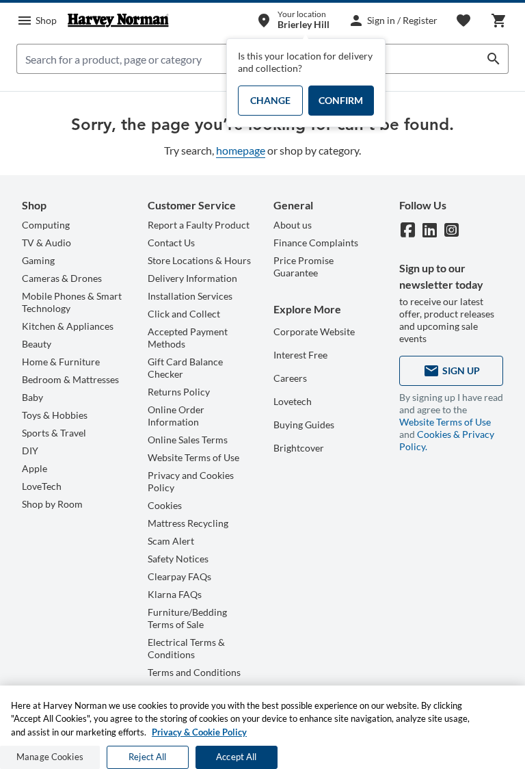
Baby (32, 397)
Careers (290, 378)
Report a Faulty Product (199, 225)
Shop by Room (52, 504)
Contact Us (171, 242)
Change (270, 100)
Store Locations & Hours (199, 260)
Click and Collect (184, 314)
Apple (34, 468)
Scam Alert (171, 541)
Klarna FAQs (175, 594)
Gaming (38, 260)
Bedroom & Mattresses (70, 379)
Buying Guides (303, 424)
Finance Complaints (315, 242)
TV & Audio (46, 242)
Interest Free (300, 355)
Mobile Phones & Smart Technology (72, 302)
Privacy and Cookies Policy (191, 481)
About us (292, 225)
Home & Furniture (61, 361)
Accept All (236, 756)
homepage (240, 150)
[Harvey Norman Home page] (118, 20)
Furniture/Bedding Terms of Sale (187, 618)
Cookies (165, 505)
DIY (30, 450)
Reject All (147, 756)
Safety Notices (178, 558)
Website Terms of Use (193, 457)
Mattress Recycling (188, 523)
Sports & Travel (54, 433)
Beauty (36, 344)
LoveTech (42, 486)
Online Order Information (176, 416)
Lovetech (292, 401)
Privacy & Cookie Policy (199, 732)
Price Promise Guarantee (303, 266)
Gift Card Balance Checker (185, 368)
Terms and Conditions (194, 672)
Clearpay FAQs (179, 576)
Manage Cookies (49, 756)
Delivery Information (192, 278)
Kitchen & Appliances (67, 326)
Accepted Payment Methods (188, 338)
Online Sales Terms (188, 439)
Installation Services (190, 296)
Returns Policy (179, 391)
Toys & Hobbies (55, 415)
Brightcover (298, 448)
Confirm (341, 100)
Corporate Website (314, 331)
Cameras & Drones (62, 278)
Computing (46, 225)
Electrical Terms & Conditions (186, 648)
